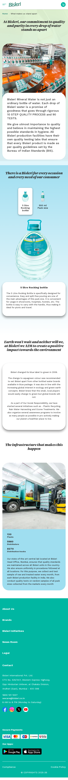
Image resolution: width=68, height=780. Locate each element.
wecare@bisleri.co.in (13, 698)
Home (5, 14)
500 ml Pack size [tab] (43, 206)
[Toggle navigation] (4, 5)
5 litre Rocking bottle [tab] (25, 208)
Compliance (8, 767)
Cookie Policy (58, 767)
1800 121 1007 (10, 695)
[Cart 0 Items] (63, 4)
